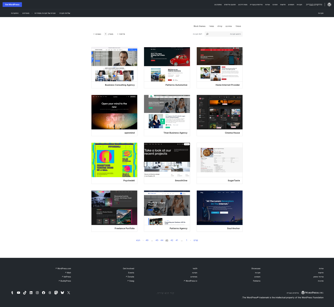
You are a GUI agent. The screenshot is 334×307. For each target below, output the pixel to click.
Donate (130, 277)
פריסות (122, 34)
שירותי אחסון (318, 277)
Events (131, 273)
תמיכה (194, 273)
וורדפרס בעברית (293, 293)
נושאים (98, 34)
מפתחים (193, 277)
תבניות (321, 13)
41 (177, 240)
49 (147, 240)
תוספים (257, 277)
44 (161, 240)
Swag (130, 281)
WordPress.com (63, 268)
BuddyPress (64, 281)
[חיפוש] (207, 34)
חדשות (321, 273)
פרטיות (321, 281)
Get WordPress (12, 4)
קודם (196, 240)
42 (172, 240)
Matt (68, 273)
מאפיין (109, 34)
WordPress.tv (190, 281)
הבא (138, 240)
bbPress (66, 277)
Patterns (256, 281)
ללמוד (195, 268)
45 (157, 240)
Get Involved (128, 268)
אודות (321, 268)
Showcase (255, 268)
